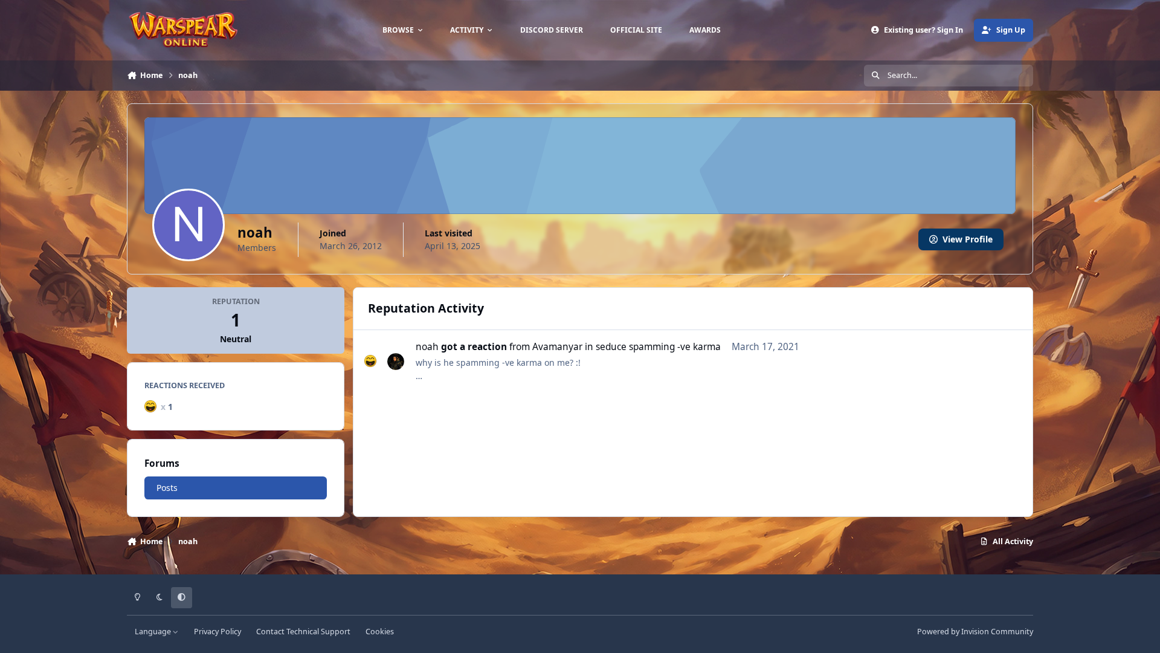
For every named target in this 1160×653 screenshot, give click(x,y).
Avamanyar (557, 346)
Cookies (380, 631)
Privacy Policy (217, 631)
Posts (167, 487)
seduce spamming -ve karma (658, 346)
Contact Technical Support (303, 631)
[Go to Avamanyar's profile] (395, 361)
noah (427, 346)
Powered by (975, 631)
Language (154, 631)
